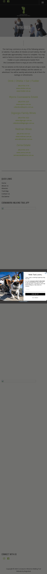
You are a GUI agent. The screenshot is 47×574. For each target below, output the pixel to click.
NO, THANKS (35, 297)
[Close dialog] (45, 273)
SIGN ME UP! (35, 294)
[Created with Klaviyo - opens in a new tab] (23, 301)
